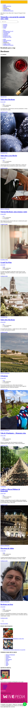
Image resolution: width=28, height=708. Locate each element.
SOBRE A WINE (6, 9)
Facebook (5, 24)
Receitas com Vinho (7, 37)
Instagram (5, 25)
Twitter (4, 27)
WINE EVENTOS (7, 6)
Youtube (5, 26)
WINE (4, 5)
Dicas (4, 30)
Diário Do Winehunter (10, 654)
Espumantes (8, 657)
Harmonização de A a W (8, 31)
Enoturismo (5, 34)
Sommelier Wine (6, 32)
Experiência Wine (6, 35)
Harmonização (9, 659)
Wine (7, 665)
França (7, 658)
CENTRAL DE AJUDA (8, 10)
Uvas (7, 661)
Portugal (7, 660)
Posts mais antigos (4, 623)
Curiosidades (5, 33)
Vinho (7, 662)
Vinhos (7, 664)
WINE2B (5, 7)
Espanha (7, 655)
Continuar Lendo (4, 112)
